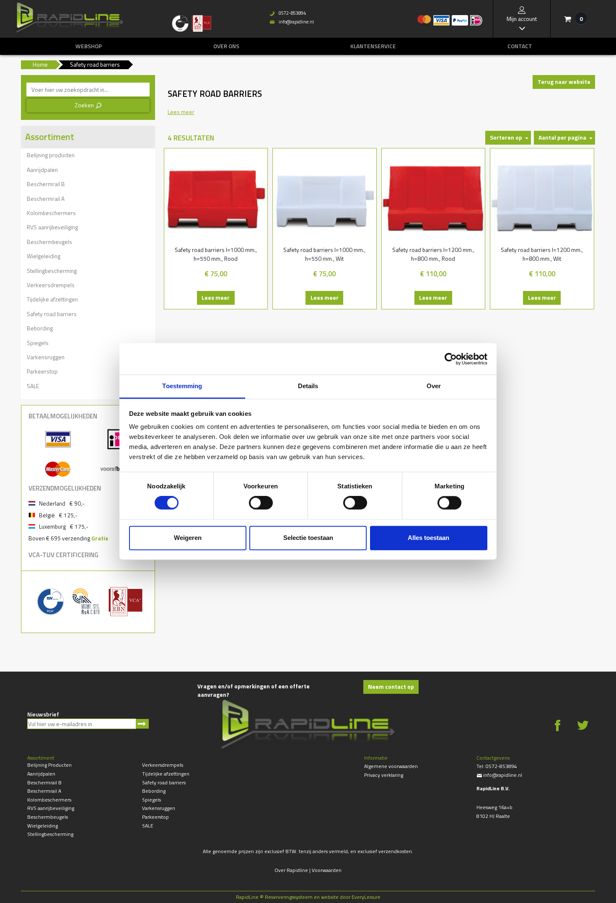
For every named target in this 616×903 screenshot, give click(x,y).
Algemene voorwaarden (391, 766)
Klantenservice (373, 46)
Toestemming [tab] (182, 385)
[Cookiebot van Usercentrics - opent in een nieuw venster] (450, 359)
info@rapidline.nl (291, 21)
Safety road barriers (52, 313)
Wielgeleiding (43, 256)
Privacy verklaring (383, 775)
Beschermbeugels (49, 241)
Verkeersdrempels (51, 284)
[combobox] (88, 89)
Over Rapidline (291, 870)
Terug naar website (564, 81)
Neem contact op (391, 686)
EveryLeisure (366, 897)
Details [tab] (308, 385)
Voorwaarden (327, 870)
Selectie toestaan (308, 537)
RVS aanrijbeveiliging (52, 227)
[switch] (261, 503)
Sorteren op (506, 137)
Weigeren (188, 537)
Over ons (226, 46)
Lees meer (216, 297)
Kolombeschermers (51, 212)
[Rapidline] (70, 19)
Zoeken (88, 105)
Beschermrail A (46, 198)
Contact (519, 46)
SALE (33, 385)
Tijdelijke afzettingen (52, 299)
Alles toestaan (428, 537)
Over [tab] (434, 385)
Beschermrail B (46, 183)
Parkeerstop (42, 371)
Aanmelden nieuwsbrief (142, 724)
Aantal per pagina (562, 137)
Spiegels (38, 342)
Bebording (40, 328)
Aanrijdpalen (42, 169)
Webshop (88, 46)
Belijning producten (51, 154)
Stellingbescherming (52, 270)
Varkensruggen (46, 357)
